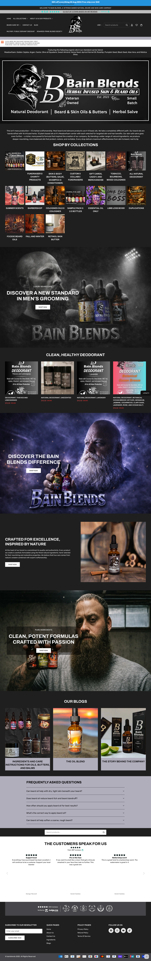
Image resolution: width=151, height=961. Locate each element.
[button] (141, 25)
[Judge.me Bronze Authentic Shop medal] (92, 908)
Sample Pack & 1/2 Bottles (75, 209)
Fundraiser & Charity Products (35, 176)
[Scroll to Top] (147, 949)
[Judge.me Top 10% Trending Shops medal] (109, 908)
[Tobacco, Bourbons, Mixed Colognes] (116, 160)
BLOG (36, 25)
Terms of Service (84, 936)
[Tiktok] (129, 930)
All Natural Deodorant (136, 175)
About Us (50, 933)
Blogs (49, 943)
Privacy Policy (83, 929)
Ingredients (51, 940)
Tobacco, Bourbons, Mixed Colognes (116, 176)
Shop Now (43, 307)
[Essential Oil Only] (95, 195)
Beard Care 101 (13, 25)
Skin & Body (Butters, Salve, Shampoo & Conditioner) (55, 178)
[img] (75, 847)
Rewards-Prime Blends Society (49, 31)
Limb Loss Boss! (116, 208)
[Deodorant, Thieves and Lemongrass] (21, 377)
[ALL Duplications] (136, 195)
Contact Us (27, 25)
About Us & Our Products (40, 19)
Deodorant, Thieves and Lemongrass (16, 399)
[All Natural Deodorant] (136, 160)
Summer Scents (15, 208)
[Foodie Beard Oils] (14, 223)
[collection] (14, 160)
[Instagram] (117, 930)
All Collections (19, 19)
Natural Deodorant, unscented (56, 398)
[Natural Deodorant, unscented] (57, 377)
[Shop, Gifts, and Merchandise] (95, 160)
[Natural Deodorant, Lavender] (93, 377)
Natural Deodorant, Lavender (91, 398)
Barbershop (35, 208)
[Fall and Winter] (34, 223)
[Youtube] (123, 930)
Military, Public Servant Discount (21, 31)
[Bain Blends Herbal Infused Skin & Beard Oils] (75, 25)
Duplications (136, 208)
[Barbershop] (34, 195)
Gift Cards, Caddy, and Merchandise (95, 177)
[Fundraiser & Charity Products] (34, 160)
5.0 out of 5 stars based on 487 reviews (80, 12)
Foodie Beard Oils (14, 238)
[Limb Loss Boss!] (116, 195)
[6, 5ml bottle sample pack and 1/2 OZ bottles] (75, 195)
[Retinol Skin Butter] (55, 223)
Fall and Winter (35, 236)
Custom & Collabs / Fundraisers (75, 176)
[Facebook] (111, 930)
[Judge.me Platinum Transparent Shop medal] (66, 908)
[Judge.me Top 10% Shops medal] (100, 908)
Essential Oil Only (95, 209)
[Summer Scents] (14, 195)
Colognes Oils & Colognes (55, 209)
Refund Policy (83, 933)
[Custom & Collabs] (75, 160)
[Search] (126, 25)
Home (9, 19)
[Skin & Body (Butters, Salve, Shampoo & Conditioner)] (55, 160)
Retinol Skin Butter (55, 238)
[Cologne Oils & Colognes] (55, 195)
